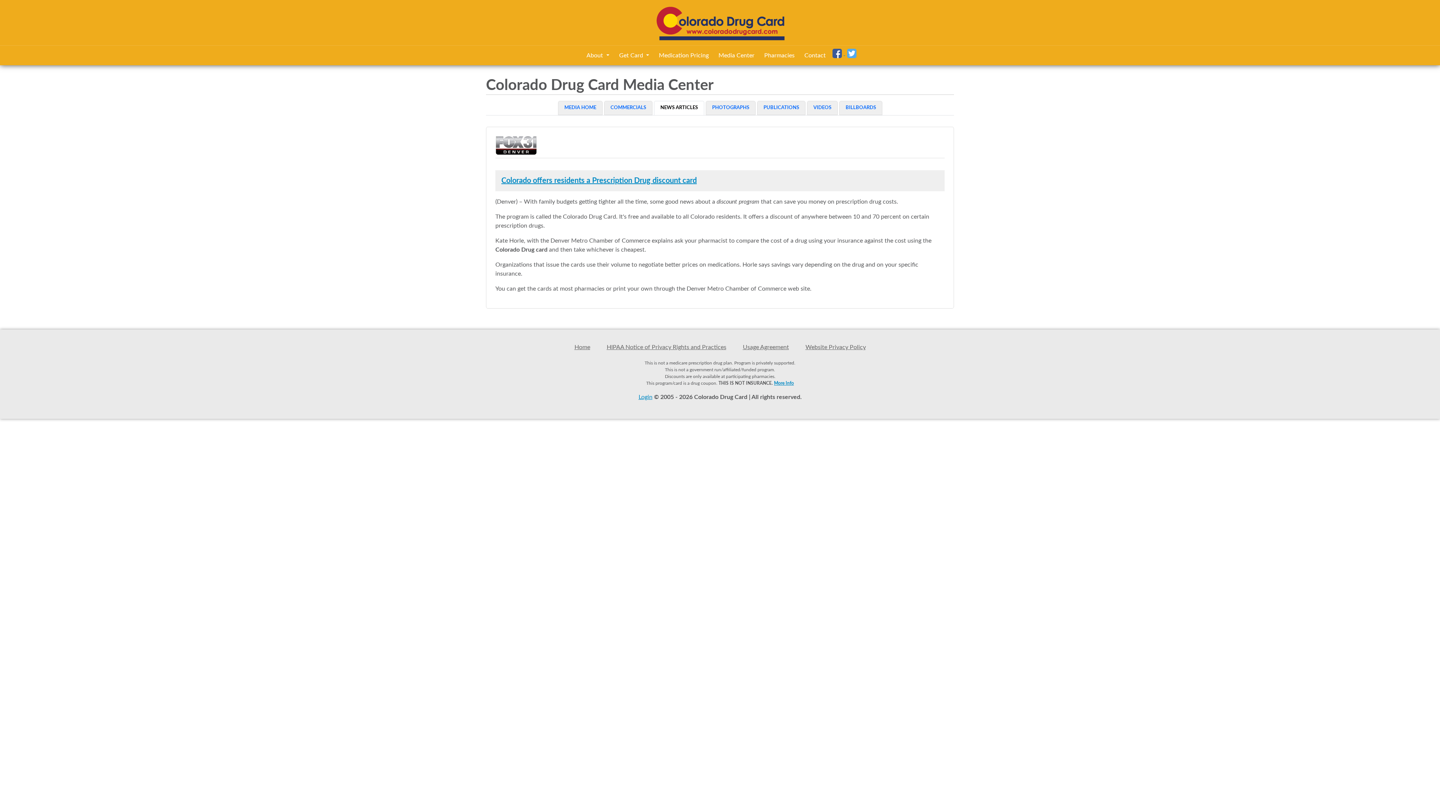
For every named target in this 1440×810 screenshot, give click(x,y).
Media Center (736, 55)
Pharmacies (779, 55)
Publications (781, 107)
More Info (784, 383)
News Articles (679, 107)
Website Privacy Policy (836, 347)
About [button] (595, 55)
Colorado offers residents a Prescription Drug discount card (599, 180)
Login (645, 397)
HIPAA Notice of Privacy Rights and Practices (666, 347)
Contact (815, 55)
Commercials (628, 107)
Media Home (580, 107)
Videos (822, 107)
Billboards (861, 107)
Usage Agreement (766, 347)
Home (582, 347)
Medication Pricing (684, 55)
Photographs (730, 107)
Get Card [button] (632, 55)
